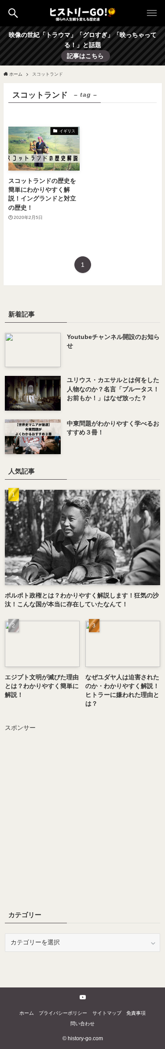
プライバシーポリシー (63, 1013)
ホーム (26, 1013)
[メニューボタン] (152, 13)
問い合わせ (82, 1023)
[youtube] (83, 997)
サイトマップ (106, 1013)
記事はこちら (85, 56)
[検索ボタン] (13, 13)
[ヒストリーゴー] (83, 13)
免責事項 (136, 1013)
